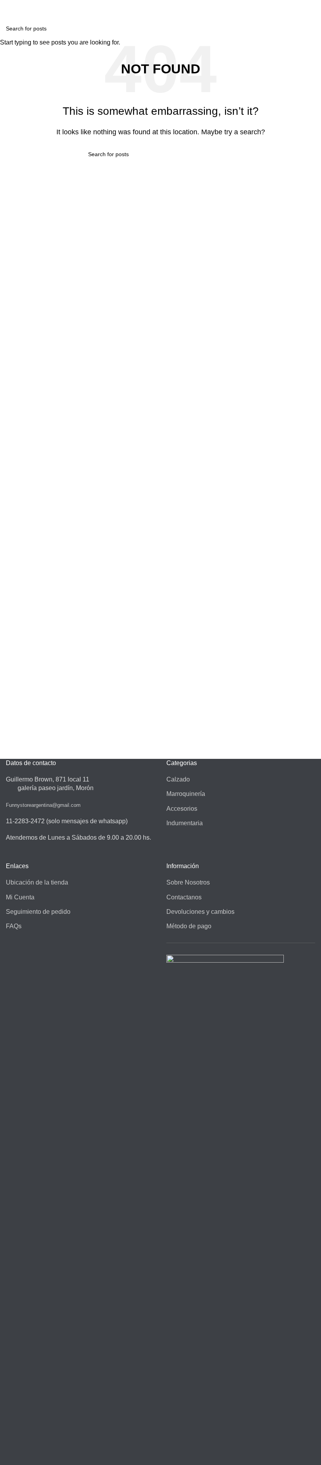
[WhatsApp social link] (165, 5)
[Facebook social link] (155, 5)
